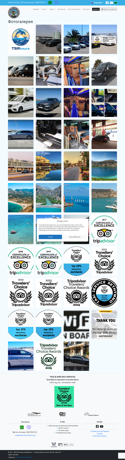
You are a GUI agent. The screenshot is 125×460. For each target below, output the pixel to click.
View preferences (74, 237)
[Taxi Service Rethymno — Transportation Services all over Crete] (14, 12)
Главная (36, 9)
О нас (43, 9)
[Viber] (56, 2)
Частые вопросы (74, 9)
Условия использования (99, 431)
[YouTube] (111, 2)
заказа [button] (95, 9)
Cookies (100, 434)
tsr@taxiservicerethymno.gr (25, 435)
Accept (50, 237)
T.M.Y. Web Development (23, 457)
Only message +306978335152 (34, 2)
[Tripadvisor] (115, 2)
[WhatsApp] (50, 2)
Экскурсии (61, 9)
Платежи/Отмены (99, 436)
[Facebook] (107, 2)
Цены (52, 9)
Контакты (86, 9)
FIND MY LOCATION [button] (109, 9)
